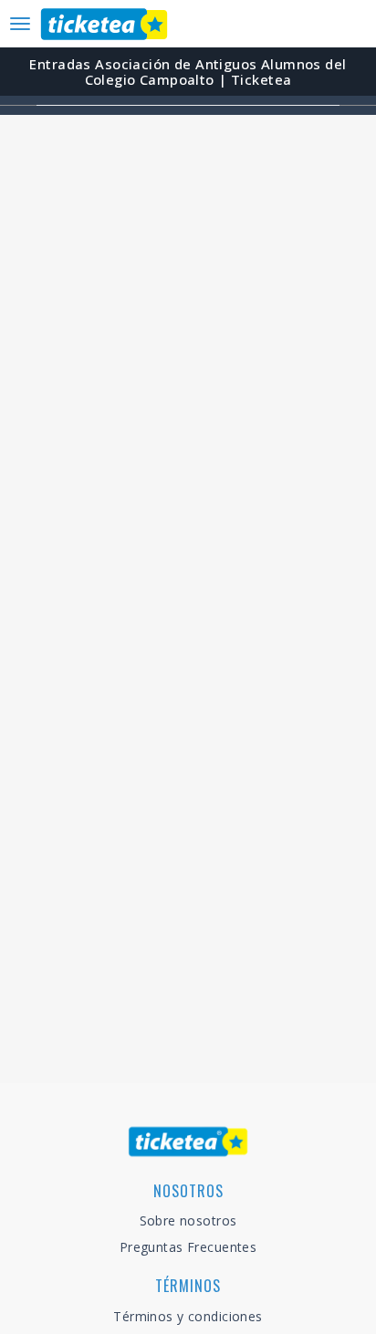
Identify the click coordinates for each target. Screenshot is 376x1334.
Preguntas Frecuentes (188, 1247)
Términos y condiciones (187, 1316)
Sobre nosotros (188, 1220)
